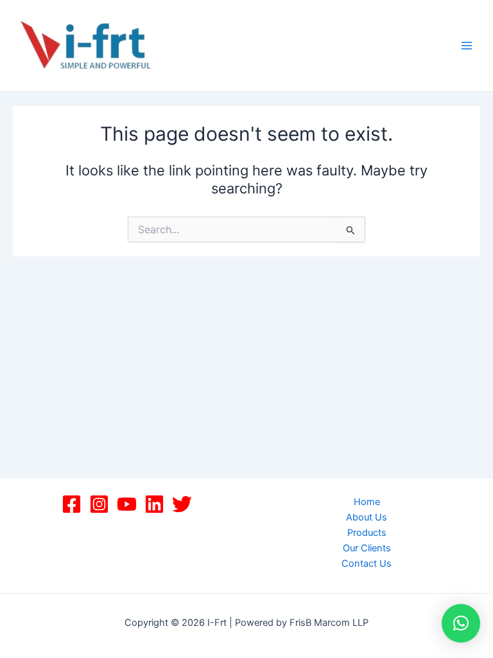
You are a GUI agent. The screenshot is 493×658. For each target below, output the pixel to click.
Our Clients (367, 548)
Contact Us (367, 563)
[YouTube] (127, 504)
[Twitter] (182, 504)
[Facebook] (72, 504)
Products (366, 532)
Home (367, 502)
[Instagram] (99, 504)
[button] (461, 623)
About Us (366, 517)
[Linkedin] (154, 504)
